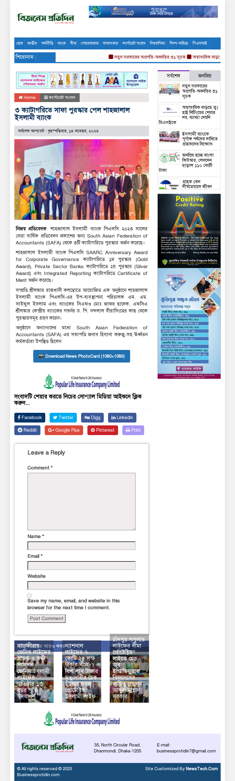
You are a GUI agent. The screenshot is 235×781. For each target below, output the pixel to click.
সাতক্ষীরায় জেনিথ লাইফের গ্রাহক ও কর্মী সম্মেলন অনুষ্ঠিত (33, 658)
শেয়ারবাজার (90, 43)
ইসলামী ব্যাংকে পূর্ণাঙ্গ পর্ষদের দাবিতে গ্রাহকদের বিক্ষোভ (200, 139)
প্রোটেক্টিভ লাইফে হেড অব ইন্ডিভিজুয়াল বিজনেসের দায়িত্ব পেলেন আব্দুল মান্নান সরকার (127, 674)
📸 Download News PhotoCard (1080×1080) (82, 356)
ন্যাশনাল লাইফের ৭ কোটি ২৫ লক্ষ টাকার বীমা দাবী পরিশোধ (80, 658)
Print (135, 430)
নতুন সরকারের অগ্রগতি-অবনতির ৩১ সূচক (141, 57)
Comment (40, 468)
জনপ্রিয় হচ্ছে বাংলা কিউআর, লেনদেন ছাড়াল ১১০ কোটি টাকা (186, 162)
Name (36, 536)
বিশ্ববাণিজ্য (157, 43)
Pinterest (105, 430)
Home (29, 97)
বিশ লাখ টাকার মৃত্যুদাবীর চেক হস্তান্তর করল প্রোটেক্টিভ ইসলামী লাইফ (81, 684)
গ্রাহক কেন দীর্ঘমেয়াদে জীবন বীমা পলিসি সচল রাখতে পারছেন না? (185, 189)
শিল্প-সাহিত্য (179, 43)
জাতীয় (32, 43)
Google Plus (67, 430)
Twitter (65, 418)
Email (35, 556)
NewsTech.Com (202, 768)
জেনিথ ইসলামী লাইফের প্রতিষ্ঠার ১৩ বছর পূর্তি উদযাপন (33, 684)
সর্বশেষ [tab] (173, 76)
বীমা (73, 43)
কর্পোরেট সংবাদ (134, 43)
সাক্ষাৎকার (110, 43)
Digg (95, 418)
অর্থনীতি (47, 43)
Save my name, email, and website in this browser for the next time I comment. (74, 604)
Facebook (31, 418)
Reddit (29, 430)
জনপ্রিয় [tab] (204, 76)
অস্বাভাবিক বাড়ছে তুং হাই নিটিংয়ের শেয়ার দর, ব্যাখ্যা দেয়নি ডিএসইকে (188, 115)
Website (37, 576)
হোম (19, 43)
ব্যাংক (62, 43)
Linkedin (124, 418)
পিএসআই (200, 43)
